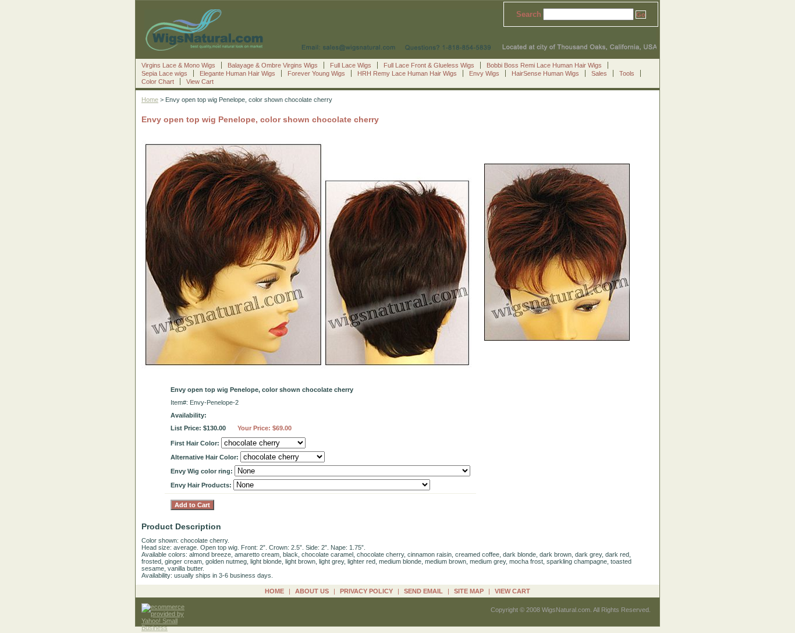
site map (469, 591)
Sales (599, 73)
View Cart (200, 81)
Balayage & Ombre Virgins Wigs (273, 65)
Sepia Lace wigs (164, 73)
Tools (626, 73)
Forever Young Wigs (316, 73)
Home (149, 99)
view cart (512, 591)
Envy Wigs (484, 73)
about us (312, 591)
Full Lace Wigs (350, 65)
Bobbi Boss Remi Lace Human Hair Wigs (544, 65)
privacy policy (366, 591)
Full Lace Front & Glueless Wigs (429, 65)
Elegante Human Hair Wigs (237, 73)
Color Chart (157, 81)
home (274, 591)
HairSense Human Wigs (545, 73)
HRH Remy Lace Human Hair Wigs (407, 73)
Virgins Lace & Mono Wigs (178, 65)
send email (423, 591)
